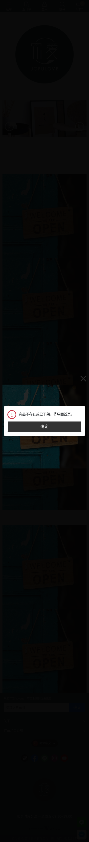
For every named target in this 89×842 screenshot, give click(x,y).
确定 (44, 426)
